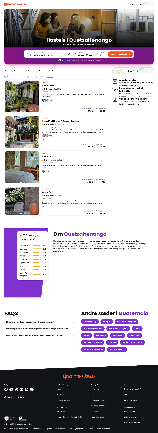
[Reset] (68, 54)
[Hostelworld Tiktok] (32, 389)
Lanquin (112, 342)
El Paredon (101, 335)
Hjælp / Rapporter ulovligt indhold (69, 417)
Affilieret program (130, 417)
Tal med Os (61, 411)
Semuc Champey (117, 349)
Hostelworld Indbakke (132, 423)
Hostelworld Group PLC (132, 389)
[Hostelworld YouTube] (21, 389)
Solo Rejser (95, 411)
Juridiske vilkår (36, 429)
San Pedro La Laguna (126, 322)
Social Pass (95, 389)
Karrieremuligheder (131, 400)
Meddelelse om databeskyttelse (16, 429)
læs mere (50, 77)
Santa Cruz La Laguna (132, 342)
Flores (137, 328)
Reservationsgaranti (98, 400)
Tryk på (127, 394)
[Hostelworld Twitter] (11, 389)
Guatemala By (90, 322)
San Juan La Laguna (93, 342)
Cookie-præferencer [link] (103, 429)
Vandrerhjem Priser (97, 406)
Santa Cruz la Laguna (93, 349)
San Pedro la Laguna (93, 328)
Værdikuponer (60, 429)
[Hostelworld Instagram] (16, 389)
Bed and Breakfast (64, 400)
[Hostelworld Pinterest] (26, 389)
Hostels (59, 389)
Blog (92, 394)
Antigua (106, 322)
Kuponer (49, 429)
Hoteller (60, 394)
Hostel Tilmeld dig (131, 411)
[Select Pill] (146, 4)
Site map (90, 429)
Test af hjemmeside (76, 429)
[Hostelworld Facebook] (6, 389)
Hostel (45, 82)
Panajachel (118, 335)
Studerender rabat (97, 417)
